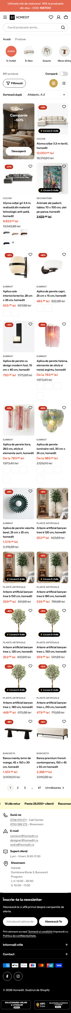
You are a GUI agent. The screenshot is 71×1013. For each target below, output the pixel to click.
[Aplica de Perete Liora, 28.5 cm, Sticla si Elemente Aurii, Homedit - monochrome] (6, 469)
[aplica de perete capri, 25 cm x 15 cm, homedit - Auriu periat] (40, 308)
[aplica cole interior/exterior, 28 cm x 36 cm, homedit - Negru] (15, 312)
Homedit (18, 990)
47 (39, 787)
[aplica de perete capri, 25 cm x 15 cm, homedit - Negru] (49, 308)
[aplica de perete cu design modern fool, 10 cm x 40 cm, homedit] (18, 336)
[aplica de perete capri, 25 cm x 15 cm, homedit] (52, 267)
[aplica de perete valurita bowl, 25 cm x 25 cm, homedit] (18, 503)
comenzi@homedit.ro (24, 836)
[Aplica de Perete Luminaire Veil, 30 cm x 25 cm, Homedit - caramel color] (40, 469)
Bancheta (9, 753)
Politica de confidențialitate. (19, 935)
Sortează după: (12, 94)
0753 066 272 (19, 824)
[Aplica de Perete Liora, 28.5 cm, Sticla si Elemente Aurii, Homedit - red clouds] (24, 469)
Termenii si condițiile (40, 931)
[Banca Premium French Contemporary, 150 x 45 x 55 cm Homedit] (52, 733)
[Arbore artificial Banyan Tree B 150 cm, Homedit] (18, 567)
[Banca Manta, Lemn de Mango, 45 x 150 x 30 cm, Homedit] (18, 733)
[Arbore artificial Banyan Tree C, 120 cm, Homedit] (18, 623)
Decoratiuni (44, 198)
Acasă (7, 39)
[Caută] (63, 27)
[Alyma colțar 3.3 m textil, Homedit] (52, 119)
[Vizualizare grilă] (53, 83)
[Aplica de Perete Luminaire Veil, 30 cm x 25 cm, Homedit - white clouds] (40, 479)
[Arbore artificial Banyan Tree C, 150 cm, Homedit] (52, 623)
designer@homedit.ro (24, 840)
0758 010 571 (18, 820)
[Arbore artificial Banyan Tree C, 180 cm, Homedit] (18, 678)
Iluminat (8, 286)
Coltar (41, 138)
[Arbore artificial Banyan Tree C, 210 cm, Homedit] (52, 678)
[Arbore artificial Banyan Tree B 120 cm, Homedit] (52, 503)
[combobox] (35, 27)
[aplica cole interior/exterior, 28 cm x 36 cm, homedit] (18, 267)
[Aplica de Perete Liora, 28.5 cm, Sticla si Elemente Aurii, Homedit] (18, 420)
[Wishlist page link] (51, 17)
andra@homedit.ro (22, 844)
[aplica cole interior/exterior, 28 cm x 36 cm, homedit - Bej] (6, 312)
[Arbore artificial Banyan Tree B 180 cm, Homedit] (52, 567)
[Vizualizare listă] (63, 83)
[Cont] (58, 17)
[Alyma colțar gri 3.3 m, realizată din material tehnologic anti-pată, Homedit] (18, 178)
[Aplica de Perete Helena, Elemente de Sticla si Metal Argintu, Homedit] (52, 336)
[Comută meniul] (5, 17)
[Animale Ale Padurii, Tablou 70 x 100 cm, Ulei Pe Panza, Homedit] (52, 178)
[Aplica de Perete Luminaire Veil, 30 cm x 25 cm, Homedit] (52, 420)
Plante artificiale (48, 523)
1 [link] (10, 787)
